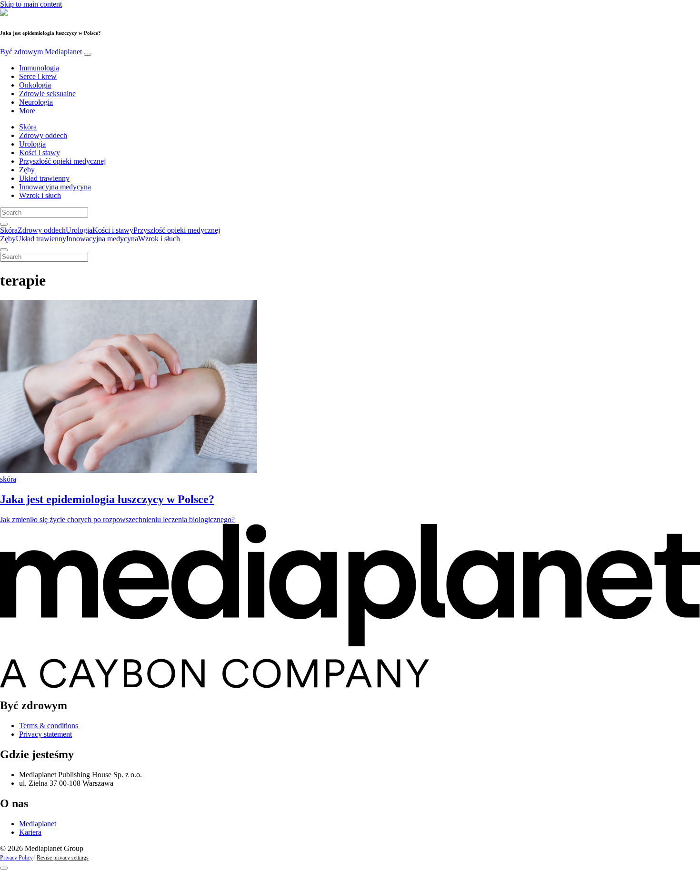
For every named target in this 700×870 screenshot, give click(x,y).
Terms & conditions (48, 726)
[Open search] (4, 224)
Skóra (28, 127)
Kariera (30, 832)
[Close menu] (4, 249)
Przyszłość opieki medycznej (62, 161)
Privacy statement (45, 734)
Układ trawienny (44, 178)
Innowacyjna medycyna (55, 187)
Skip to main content (31, 4)
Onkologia (35, 85)
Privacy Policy (16, 857)
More (27, 111)
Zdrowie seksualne (47, 93)
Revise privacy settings (63, 857)
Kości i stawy (39, 152)
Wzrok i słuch (40, 195)
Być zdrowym (41, 52)
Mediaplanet (37, 824)
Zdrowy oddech (43, 135)
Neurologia (36, 102)
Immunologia (39, 68)
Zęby (27, 170)
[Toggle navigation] (87, 54)
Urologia (32, 144)
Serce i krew (38, 76)
